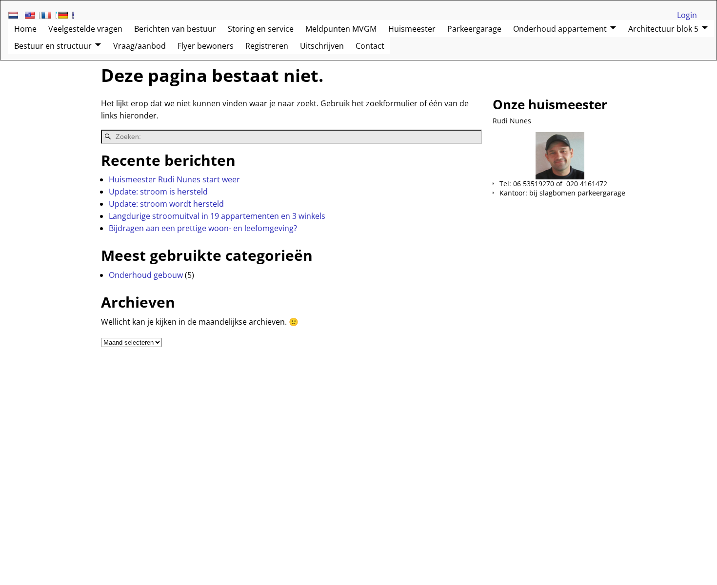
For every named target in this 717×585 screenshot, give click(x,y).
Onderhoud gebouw (146, 275)
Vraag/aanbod (139, 45)
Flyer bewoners (206, 45)
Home (25, 28)
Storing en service (261, 28)
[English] (32, 15)
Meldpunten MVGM (341, 28)
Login (687, 15)
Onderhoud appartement (560, 28)
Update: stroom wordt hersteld (166, 203)
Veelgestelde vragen (85, 28)
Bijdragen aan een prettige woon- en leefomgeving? (203, 228)
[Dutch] (16, 15)
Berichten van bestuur (175, 28)
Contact (370, 45)
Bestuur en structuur (53, 45)
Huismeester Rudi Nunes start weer (174, 179)
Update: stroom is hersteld (158, 191)
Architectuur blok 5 (663, 28)
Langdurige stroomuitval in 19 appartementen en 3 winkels (217, 216)
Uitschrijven (322, 45)
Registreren (266, 45)
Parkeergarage (474, 28)
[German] (66, 15)
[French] (49, 15)
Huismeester (412, 28)
